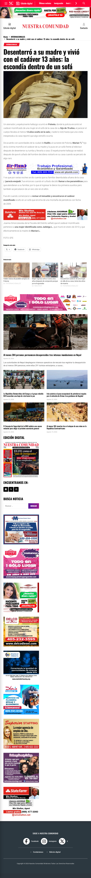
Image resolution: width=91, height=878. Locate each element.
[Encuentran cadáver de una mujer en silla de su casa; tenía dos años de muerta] (74, 270)
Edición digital (55, 852)
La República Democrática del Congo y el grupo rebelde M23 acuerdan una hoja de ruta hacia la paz (23, 394)
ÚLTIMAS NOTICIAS (22, 351)
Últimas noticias (45, 3)
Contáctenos (38, 852)
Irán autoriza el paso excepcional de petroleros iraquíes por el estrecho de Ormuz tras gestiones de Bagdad (66, 394)
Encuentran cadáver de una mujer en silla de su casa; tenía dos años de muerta (73, 281)
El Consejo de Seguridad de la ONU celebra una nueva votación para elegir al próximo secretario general (22, 427)
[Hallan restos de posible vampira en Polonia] (16, 270)
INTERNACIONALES (11, 44)
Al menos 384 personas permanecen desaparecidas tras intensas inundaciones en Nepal (42, 355)
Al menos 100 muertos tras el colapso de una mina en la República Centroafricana (66, 427)
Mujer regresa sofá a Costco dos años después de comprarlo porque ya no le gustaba (45, 281)
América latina (71, 3)
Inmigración (58, 3)
